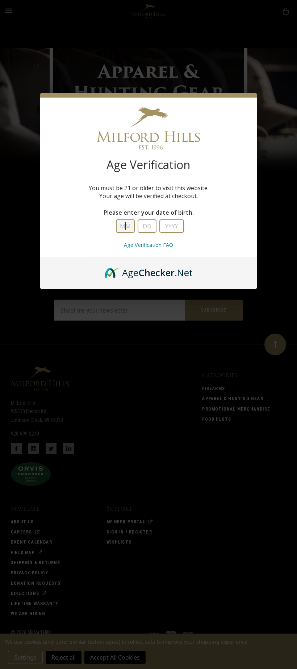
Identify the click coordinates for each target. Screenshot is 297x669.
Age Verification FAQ (148, 244)
